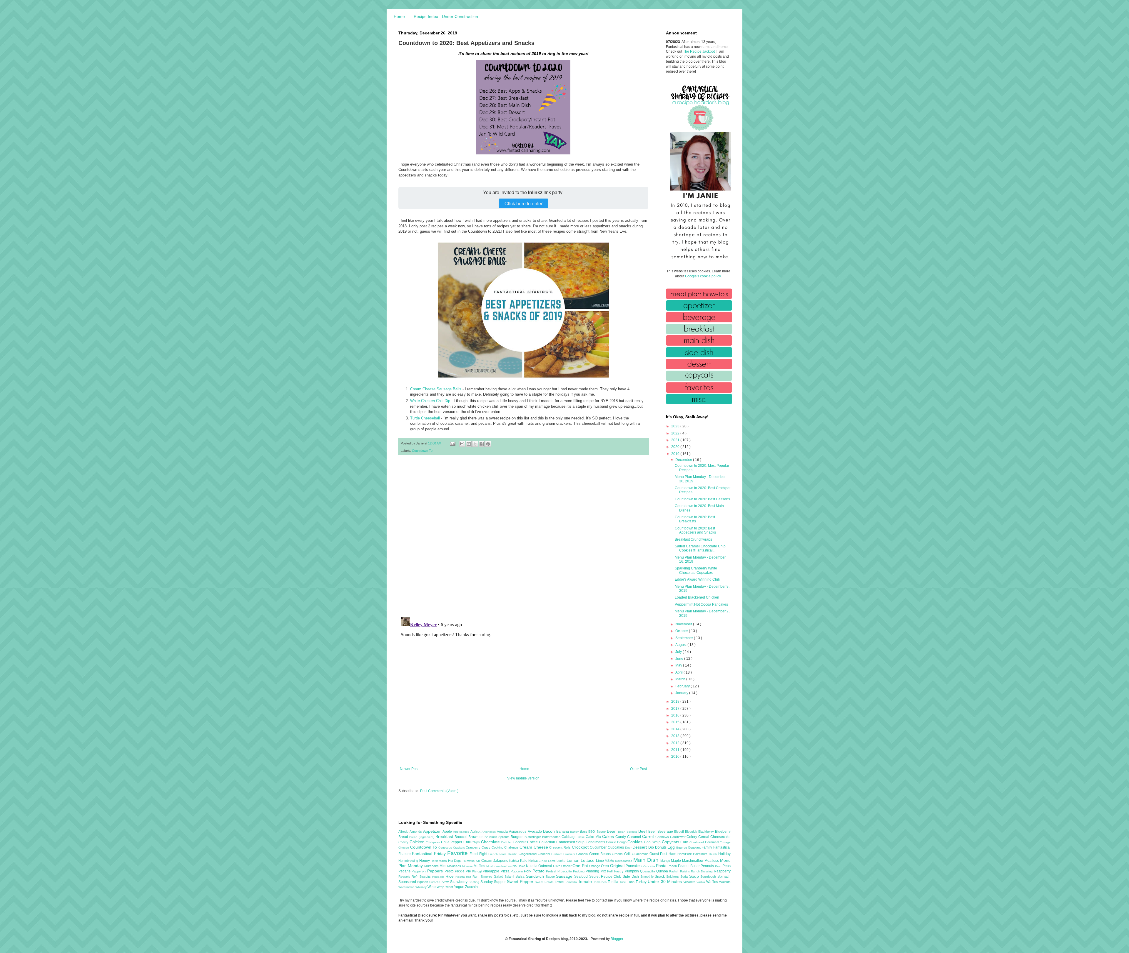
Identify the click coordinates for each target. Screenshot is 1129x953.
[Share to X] (475, 444)
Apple (447, 831)
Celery (692, 837)
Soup (695, 876)
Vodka (701, 882)
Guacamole (640, 854)
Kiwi (545, 860)
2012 (675, 743)
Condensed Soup (571, 842)
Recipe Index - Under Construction (446, 16)
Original (618, 865)
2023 (675, 426)
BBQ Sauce (597, 831)
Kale (524, 861)
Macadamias (624, 860)
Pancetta (649, 866)
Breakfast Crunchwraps (693, 539)
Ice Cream (484, 861)
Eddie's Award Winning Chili (697, 579)
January (682, 693)
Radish (674, 871)
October (682, 631)
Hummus (469, 860)
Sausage (565, 876)
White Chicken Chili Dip (430, 401)
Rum (476, 876)
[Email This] (462, 444)
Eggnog (682, 847)
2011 (675, 750)
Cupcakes (616, 847)
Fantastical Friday (429, 853)
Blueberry (723, 831)
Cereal (704, 837)
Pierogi (477, 871)
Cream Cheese (534, 847)
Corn (684, 842)
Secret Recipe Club (606, 876)
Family (707, 847)
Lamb (552, 860)
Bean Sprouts (628, 831)
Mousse (468, 866)
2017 (675, 709)
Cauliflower (678, 837)
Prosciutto (565, 871)
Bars (584, 831)
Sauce (551, 876)
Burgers (518, 837)
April (679, 672)
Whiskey (421, 887)
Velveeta (690, 882)
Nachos (506, 866)
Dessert (640, 847)
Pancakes (634, 866)
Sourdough (708, 876)
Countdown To (422, 450)
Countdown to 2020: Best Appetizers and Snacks (695, 530)
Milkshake (432, 866)
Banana (563, 831)
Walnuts (725, 882)
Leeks (562, 860)
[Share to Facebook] (482, 444)
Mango (665, 860)
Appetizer (432, 831)
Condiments (596, 842)
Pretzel (551, 871)
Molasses (454, 866)
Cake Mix (594, 837)
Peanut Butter (689, 866)
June (679, 659)
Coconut (520, 842)
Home (399, 16)
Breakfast (445, 836)
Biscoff (679, 831)
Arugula (503, 831)
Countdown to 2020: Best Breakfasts (695, 519)
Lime (600, 861)
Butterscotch (552, 837)
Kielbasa (535, 860)
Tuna (631, 882)
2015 (675, 722)
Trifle (623, 882)
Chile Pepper (452, 842)
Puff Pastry (615, 871)
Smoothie (647, 876)
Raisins (685, 871)
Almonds (416, 831)
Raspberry (722, 871)
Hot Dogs (455, 860)
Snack (660, 876)
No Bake (519, 866)
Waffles (712, 882)
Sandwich (536, 876)
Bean (612, 831)
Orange (595, 866)
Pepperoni (419, 871)
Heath (713, 854)
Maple (676, 861)
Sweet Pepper (521, 881)
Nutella (532, 866)
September (684, 638)
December (684, 460)
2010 (675, 756)
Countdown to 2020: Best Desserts (702, 499)
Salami (510, 876)
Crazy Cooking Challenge (501, 847)
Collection (547, 842)
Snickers (673, 876)
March (680, 679)
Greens (618, 854)
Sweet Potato (545, 882)
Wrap (441, 887)
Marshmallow (693, 861)
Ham (673, 854)
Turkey (642, 882)
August (681, 645)
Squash (423, 882)
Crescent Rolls (560, 847)
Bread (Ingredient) (422, 837)
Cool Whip (653, 842)
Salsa (520, 876)
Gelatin (513, 854)
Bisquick (691, 831)
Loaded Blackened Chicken (697, 597)
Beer (652, 831)
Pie (469, 871)
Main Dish (646, 860)
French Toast (498, 854)
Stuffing (474, 882)
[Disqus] (523, 535)
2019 (675, 454)
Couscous (445, 847)
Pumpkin (632, 871)
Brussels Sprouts (498, 837)
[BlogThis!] (469, 444)
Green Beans (600, 854)
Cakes (608, 836)
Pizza (506, 871)
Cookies (635, 841)
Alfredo (404, 831)
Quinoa (662, 871)
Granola (582, 854)
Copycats (671, 841)
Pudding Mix (596, 871)
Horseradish (439, 860)
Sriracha (435, 882)
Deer (629, 847)
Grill (628, 854)
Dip (651, 847)
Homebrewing (408, 860)
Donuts (661, 847)
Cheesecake (720, 837)
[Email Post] (452, 443)
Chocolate (491, 841)
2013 (675, 736)
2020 (675, 447)
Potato (539, 871)
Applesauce (461, 831)
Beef (643, 831)
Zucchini (472, 887)
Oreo (605, 866)
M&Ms (610, 860)
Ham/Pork (685, 854)
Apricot (476, 831)
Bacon (549, 831)
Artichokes (489, 831)
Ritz (469, 876)
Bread (403, 837)
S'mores (487, 876)
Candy (621, 837)
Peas (726, 866)
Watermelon (406, 887)
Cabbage (570, 837)
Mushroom (493, 866)
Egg (671, 847)
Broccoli (462, 837)
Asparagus (518, 831)
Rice (450, 876)
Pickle (460, 871)
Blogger (617, 939)
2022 (675, 433)
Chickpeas (433, 842)
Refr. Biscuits (422, 876)
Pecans (405, 871)
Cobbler (507, 842)
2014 (675, 729)
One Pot (580, 865)
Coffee (533, 842)
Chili (467, 842)
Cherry (404, 842)
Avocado (535, 831)
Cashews (662, 837)
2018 (675, 701)
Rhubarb (438, 876)
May (679, 665)
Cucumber (599, 847)
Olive (557, 866)
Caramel (634, 837)
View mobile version (523, 778)
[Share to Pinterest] (488, 444)
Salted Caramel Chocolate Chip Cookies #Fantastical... (700, 548)
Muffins (480, 866)
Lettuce (588, 860)
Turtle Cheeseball (425, 418)
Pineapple (491, 871)
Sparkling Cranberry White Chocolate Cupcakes (696, 570)
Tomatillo (571, 882)
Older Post (638, 769)
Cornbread (697, 842)
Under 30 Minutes (665, 881)
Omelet (566, 866)
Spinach (724, 876)
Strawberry (459, 882)
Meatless (712, 861)
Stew (446, 882)
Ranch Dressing (702, 871)
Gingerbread (528, 854)
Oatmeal (545, 866)
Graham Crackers (564, 854)
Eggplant (695, 847)
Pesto (450, 871)
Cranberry (474, 847)
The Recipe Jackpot (699, 51)
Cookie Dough (616, 842)
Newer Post (409, 769)
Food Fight (479, 854)
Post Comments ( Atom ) (439, 791)
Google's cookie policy (703, 276)
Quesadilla (648, 871)
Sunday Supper (493, 882)
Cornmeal (712, 842)
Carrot (648, 836)
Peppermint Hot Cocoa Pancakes (701, 604)
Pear (718, 866)
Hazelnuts (701, 854)
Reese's (405, 876)
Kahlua (514, 860)
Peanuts (708, 866)
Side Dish (631, 876)
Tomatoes (600, 882)
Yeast (449, 887)
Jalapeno (501, 861)
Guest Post (659, 854)
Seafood (581, 876)
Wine (432, 887)
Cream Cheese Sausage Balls (435, 389)
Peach (673, 866)
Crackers (459, 847)
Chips (476, 842)
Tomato (585, 881)
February (683, 686)
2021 (675, 440)
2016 (675, 715)
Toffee (560, 882)
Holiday (724, 854)
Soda (684, 876)
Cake (582, 837)
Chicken (418, 841)
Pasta (662, 865)
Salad (499, 876)
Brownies (476, 837)
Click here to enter (523, 203)
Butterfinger (533, 837)
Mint (443, 866)
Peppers (435, 871)
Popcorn (517, 871)
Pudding (579, 871)
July (679, 652)
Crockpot (581, 847)
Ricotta (460, 876)
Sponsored (407, 882)
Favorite (458, 853)
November (684, 624)
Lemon (574, 860)
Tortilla (613, 882)
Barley (575, 831)
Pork (528, 871)
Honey (425, 861)
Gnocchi (544, 854)
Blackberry (706, 831)
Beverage (665, 831)
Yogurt (459, 887)
